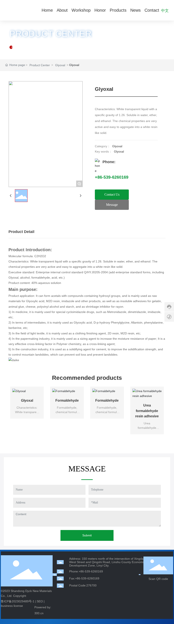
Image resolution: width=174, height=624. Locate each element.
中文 (165, 10)
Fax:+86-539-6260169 (84, 578)
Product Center (39, 65)
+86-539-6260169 (111, 177)
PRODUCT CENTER (51, 33)
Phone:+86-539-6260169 (86, 571)
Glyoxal (60, 65)
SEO (40, 601)
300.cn (39, 613)
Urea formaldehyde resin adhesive (147, 411)
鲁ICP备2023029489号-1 (17, 601)
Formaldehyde (67, 400)
